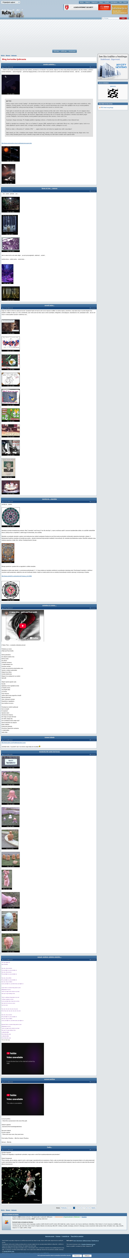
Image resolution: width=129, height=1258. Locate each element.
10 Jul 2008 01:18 (8, 959)
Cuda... (49, 1147)
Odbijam (87, 1255)
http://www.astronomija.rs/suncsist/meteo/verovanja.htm (17, 143)
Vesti (74, 1240)
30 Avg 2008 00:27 (8, 608)
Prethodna (64, 1207)
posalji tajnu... (49, 305)
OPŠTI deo (64, 51)
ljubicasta (14, 55)
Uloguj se (87, 2)
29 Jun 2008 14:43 (8, 1081)
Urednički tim (65, 1236)
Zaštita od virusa (87, 1240)
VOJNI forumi (72, 51)
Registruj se (94, 2)
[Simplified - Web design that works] (92, 1246)
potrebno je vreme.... (49, 605)
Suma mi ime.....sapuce (49, 188)
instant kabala (49, 737)
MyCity (81, 2)
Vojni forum (79, 1240)
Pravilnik (107, 2)
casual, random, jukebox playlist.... (49, 957)
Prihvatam (77, 1255)
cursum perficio (49, 1079)
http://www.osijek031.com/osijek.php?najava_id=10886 (17, 576)
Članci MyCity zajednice (77, 1236)
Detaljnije (84, 1217)
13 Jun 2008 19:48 (8, 1149)
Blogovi (101, 2)
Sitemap (58, 1236)
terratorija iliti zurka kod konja (49, 751)
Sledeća (93, 1207)
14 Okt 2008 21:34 (8, 308)
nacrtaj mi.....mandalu (49, 499)
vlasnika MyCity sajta (9, 1251)
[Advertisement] (64, 35)
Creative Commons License (88, 1244)
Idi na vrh (93, 67)
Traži (120, 2)
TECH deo (56, 51)
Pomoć (125, 2)
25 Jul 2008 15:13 (8, 740)
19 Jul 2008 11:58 (8, 754)
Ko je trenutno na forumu (11, 1214)
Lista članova (114, 2)
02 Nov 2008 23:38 (8, 67)
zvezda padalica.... (49, 64)
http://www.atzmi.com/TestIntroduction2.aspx (14, 742)
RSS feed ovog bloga (107, 107)
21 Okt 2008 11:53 (8, 191)
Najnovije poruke (49, 1236)
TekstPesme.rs (95, 1240)
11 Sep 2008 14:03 (8, 501)
